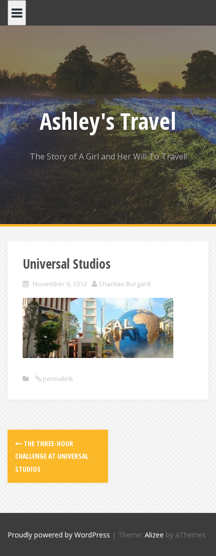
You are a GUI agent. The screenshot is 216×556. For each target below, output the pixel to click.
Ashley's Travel (108, 120)
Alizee (154, 534)
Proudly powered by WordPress (59, 534)
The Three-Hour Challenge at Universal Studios (51, 456)
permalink (57, 378)
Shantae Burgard (124, 283)
